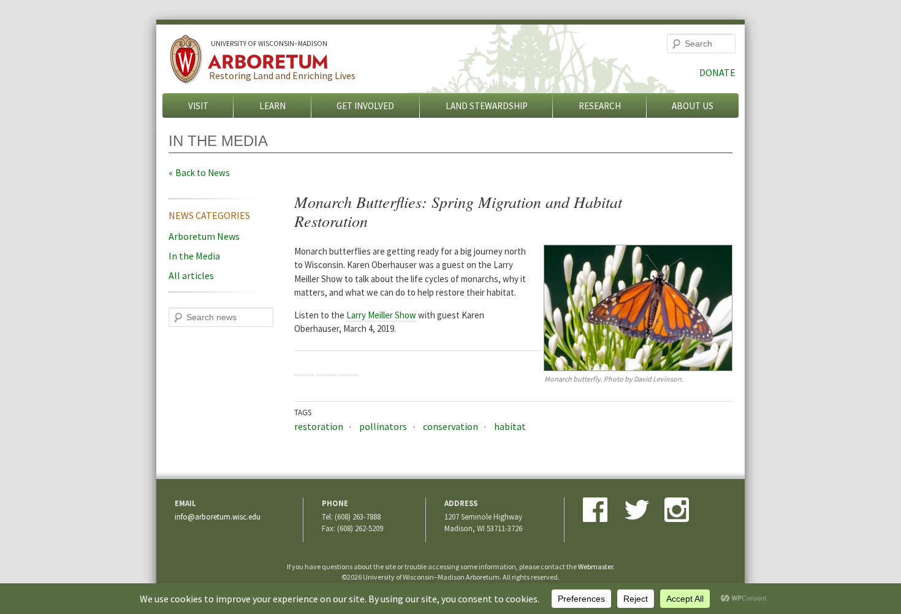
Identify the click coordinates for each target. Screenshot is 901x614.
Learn (272, 106)
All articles (191, 275)
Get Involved (365, 106)
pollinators (383, 426)
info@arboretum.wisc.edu (217, 516)
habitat (510, 426)
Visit (198, 106)
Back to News (202, 172)
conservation (450, 426)
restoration (318, 426)
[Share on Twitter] (326, 365)
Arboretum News (204, 236)
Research (600, 106)
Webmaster (595, 566)
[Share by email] (349, 365)
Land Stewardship (487, 106)
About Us (692, 106)
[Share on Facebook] (304, 365)
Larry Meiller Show (381, 315)
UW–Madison (269, 43)
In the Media (194, 256)
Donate (717, 72)
